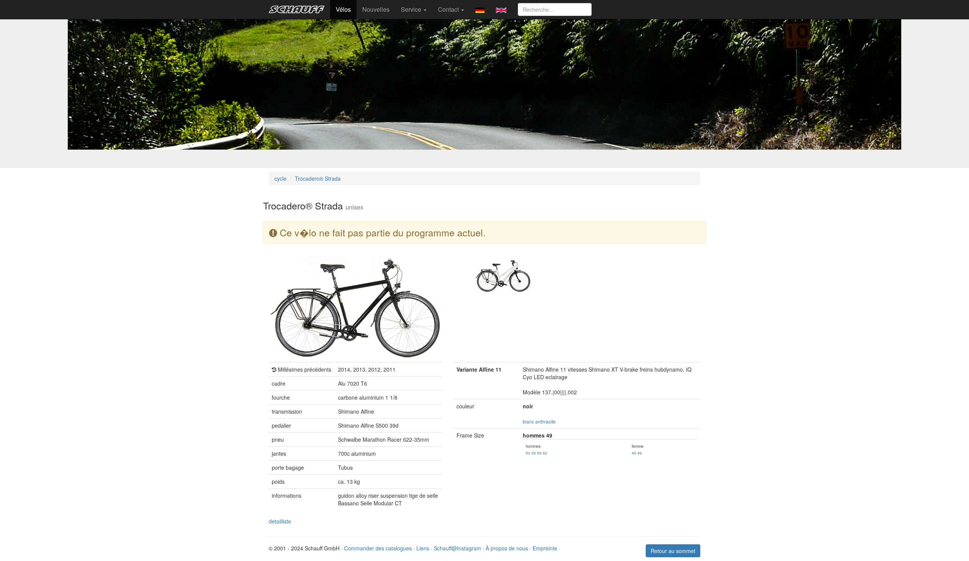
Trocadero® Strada (318, 178)
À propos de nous (507, 548)
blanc (528, 421)
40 (634, 453)
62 (545, 453)
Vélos (343, 9)
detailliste (280, 521)
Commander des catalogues (378, 548)
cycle (280, 178)
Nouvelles (375, 9)
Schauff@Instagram (457, 548)
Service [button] (412, 9)
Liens (422, 548)
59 (539, 453)
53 (528, 453)
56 (533, 453)
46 (639, 453)
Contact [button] (449, 9)
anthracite (545, 421)
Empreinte (545, 548)
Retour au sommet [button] (673, 551)
